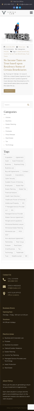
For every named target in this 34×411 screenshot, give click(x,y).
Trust (6, 256)
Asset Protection (17, 161)
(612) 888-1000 (9, 4)
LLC (6, 210)
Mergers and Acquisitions (13, 221)
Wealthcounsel (17, 256)
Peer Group (20, 242)
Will (26, 256)
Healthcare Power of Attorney (15, 199)
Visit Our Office (18, 1)
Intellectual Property (12, 203)
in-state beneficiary (22, 51)
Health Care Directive (12, 196)
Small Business (10, 249)
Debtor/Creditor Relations (13, 348)
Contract (25, 171)
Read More (9, 91)
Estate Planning (11, 124)
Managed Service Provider (14, 214)
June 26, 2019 (10, 47)
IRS (23, 203)
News (7, 128)
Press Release (10, 134)
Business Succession (11, 345)
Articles (6, 51)
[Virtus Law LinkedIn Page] (20, 7)
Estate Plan (20, 185)
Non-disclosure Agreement (14, 238)
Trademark (19, 252)
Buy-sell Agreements (12, 171)
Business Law (9, 168)
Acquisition (8, 157)
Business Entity (19, 164)
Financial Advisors (11, 192)
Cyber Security (10, 178)
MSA (20, 231)
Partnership (9, 242)
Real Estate (9, 138)
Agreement (19, 157)
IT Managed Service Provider (15, 207)
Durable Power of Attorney (14, 182)
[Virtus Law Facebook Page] (14, 7)
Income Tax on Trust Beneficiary (14, 54)
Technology (9, 145)
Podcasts (9, 131)
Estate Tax (22, 189)
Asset (7, 161)
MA (12, 210)
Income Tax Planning (12, 355)
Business (8, 121)
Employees (9, 185)
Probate (8, 245)
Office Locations (13, 295)
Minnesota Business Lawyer (14, 224)
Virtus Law (21, 47)
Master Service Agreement (14, 217)
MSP (6, 235)
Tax (7, 141)
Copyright (8, 175)
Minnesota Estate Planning (14, 228)
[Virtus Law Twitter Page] (17, 7)
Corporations (19, 175)
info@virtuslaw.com (25, 4)
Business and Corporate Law (14, 338)
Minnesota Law (10, 231)
